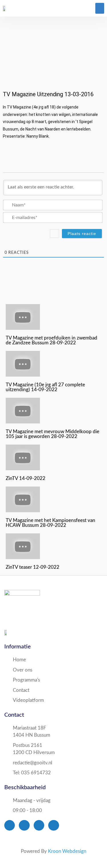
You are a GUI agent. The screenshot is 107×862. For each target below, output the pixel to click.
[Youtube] (39, 825)
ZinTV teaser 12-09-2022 (32, 567)
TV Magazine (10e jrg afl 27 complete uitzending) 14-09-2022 (45, 387)
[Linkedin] (53, 825)
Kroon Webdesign (67, 851)
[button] (99, 8)
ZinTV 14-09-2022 (25, 478)
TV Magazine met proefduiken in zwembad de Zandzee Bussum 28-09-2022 (51, 340)
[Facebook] (9, 825)
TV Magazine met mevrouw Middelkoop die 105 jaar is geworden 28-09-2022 (52, 434)
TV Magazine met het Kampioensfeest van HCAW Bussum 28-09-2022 (50, 523)
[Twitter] (24, 825)
